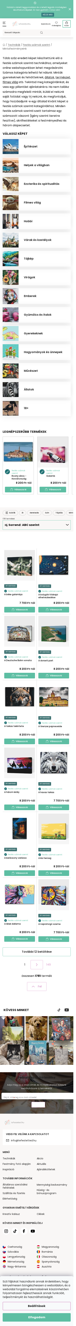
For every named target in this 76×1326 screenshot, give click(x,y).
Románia (47, 1251)
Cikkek (41, 1214)
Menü (4, 26)
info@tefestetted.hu (23, 1140)
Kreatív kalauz (11, 1214)
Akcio (40, 1158)
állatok (49, 77)
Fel (40, 986)
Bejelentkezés (46, 24)
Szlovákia (13, 1251)
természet (62, 77)
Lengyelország (16, 1256)
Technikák (9, 1158)
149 (48, 965)
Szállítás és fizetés (14, 1193)
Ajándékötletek (46, 1169)
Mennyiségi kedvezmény (52, 1184)
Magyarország (50, 1246)
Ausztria (46, 1266)
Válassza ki (20, 489)
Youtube (67, 1010)
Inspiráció (8, 1169)
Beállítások (36, 1306)
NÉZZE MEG (48, 14)
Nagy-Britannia (17, 1266)
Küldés (38, 1105)
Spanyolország (51, 1261)
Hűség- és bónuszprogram (46, 1191)
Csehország (15, 1246)
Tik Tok (59, 1010)
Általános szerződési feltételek (15, 1186)
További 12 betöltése (37, 952)
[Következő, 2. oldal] (37, 964)
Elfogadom (36, 1317)
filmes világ (10, 82)
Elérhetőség (10, 1198)
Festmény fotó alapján (17, 1164)
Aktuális (41, 1164)
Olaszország (49, 1256)
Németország (16, 1261)
